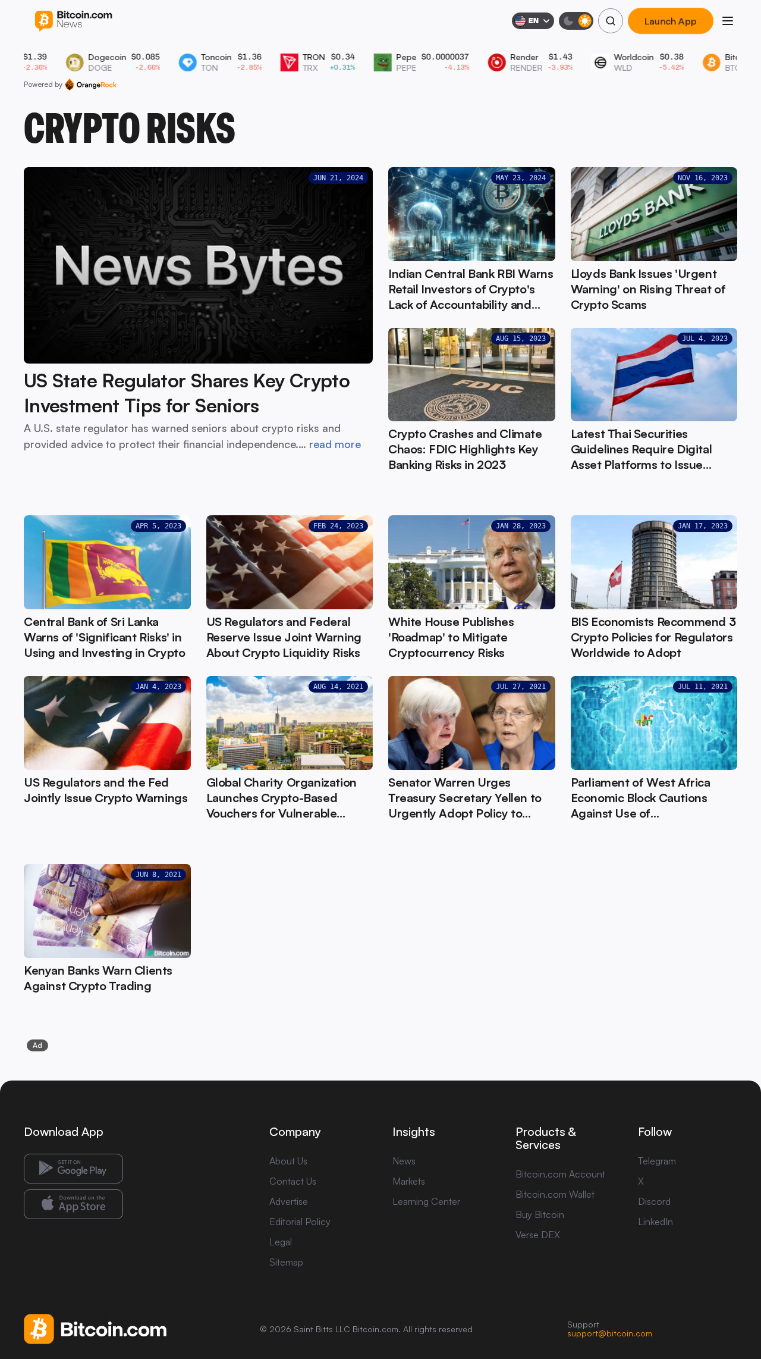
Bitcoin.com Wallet (555, 1194)
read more (335, 443)
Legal (280, 1242)
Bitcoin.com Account (560, 1174)
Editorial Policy (300, 1222)
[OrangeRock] (91, 84)
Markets (408, 1181)
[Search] (610, 20)
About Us (288, 1161)
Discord (654, 1201)
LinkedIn (655, 1222)
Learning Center (426, 1201)
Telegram (657, 1161)
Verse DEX (537, 1235)
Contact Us (292, 1181)
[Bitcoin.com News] (73, 21)
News (404, 1161)
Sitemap (286, 1262)
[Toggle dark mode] (576, 21)
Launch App (670, 21)
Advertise (288, 1201)
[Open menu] (727, 20)
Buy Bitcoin (539, 1214)
